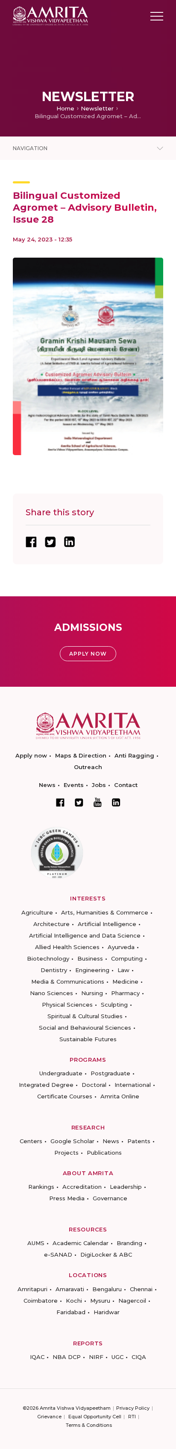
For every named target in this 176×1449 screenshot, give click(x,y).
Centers (31, 1141)
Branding (129, 1243)
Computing (127, 958)
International (132, 1084)
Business (90, 958)
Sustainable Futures (88, 1039)
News (47, 784)
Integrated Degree (46, 1084)
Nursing (92, 993)
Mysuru (100, 1300)
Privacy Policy (133, 1408)
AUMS (35, 1243)
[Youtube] (98, 802)
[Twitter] (79, 802)
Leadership (126, 1186)
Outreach (88, 767)
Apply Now (88, 653)
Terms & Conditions (89, 1425)
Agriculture (37, 912)
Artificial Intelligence (107, 924)
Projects (66, 1152)
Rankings (41, 1186)
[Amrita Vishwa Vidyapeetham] (50, 16)
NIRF (96, 1356)
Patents (138, 1141)
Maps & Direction (80, 755)
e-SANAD (58, 1254)
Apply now (31, 755)
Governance (110, 1198)
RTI (132, 1417)
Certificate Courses (64, 1096)
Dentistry (54, 970)
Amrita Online (119, 1096)
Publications (104, 1152)
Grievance (49, 1417)
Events (74, 784)
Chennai (141, 1289)
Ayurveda (121, 947)
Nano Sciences (51, 993)
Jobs (99, 784)
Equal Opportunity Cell (94, 1417)
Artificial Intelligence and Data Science (85, 935)
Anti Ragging (134, 755)
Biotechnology (48, 958)
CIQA (139, 1356)
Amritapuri (32, 1289)
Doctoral (94, 1084)
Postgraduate (110, 1073)
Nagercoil (132, 1300)
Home (65, 108)
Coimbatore (40, 1300)
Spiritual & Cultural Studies (85, 1016)
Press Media (67, 1198)
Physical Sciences (67, 1004)
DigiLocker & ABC (106, 1254)
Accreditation (82, 1186)
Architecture (51, 924)
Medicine (125, 981)
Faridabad (70, 1312)
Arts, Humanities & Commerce (104, 912)
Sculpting (114, 1004)
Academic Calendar (81, 1243)
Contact (126, 784)
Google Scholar (72, 1141)
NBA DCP (67, 1356)
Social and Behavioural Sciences (85, 1027)
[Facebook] (60, 802)
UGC (117, 1356)
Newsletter (97, 108)
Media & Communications (67, 981)
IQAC (37, 1356)
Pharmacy (125, 993)
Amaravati (70, 1289)
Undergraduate (60, 1073)
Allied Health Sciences (67, 947)
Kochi (74, 1300)
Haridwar (107, 1312)
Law (123, 970)
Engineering (92, 970)
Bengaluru (107, 1289)
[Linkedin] (116, 802)
